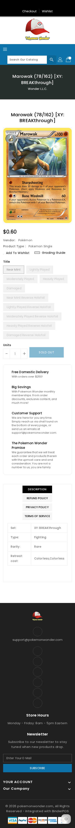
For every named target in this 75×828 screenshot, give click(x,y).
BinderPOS (60, 811)
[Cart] (69, 60)
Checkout (29, 11)
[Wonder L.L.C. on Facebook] (18, 5)
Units (7, 345)
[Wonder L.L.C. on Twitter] (25, 5)
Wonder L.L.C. (37, 89)
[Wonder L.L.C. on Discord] (49, 5)
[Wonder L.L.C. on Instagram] (33, 5)
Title (6, 262)
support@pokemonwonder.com (37, 639)
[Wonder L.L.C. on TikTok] (57, 5)
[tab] (37, 489)
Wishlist (47, 11)
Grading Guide (54, 253)
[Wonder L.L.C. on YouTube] (41, 5)
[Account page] (60, 60)
